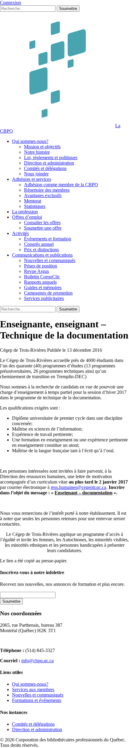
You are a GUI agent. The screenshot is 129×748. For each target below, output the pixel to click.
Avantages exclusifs (43, 195)
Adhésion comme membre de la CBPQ (61, 184)
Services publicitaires (44, 298)
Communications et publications (42, 255)
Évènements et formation (47, 238)
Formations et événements (36, 700)
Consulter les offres (42, 222)
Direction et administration (49, 162)
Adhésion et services (31, 179)
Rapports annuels (40, 282)
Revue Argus (36, 271)
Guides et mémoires (43, 287)
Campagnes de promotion (48, 292)
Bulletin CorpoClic (42, 276)
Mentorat (32, 200)
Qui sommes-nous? (30, 141)
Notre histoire (37, 152)
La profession (25, 211)
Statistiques (34, 206)
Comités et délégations (45, 168)
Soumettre (68, 8)
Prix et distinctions (41, 249)
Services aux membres (33, 689)
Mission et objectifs (42, 146)
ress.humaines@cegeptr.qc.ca (78, 487)
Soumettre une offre (43, 227)
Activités (20, 233)
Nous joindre (36, 173)
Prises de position (40, 265)
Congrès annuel (39, 244)
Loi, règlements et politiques (50, 157)
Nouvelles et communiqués (49, 260)
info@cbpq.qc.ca (37, 660)
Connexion (10, 2)
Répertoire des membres (47, 190)
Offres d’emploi (27, 217)
